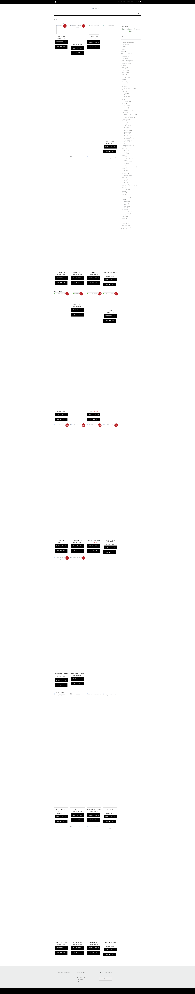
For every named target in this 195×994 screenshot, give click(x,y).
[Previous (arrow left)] (4, 497)
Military (124, 152)
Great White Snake (125, 63)
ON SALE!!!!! (124, 72)
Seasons (124, 187)
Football (124, 122)
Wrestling (126, 207)
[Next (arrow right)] (190, 497)
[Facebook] (125, 29)
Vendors (103, 13)
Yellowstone (127, 213)
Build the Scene (67, 972)
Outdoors (126, 182)
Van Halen (126, 163)
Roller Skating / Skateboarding (129, 186)
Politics (123, 168)
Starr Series (123, 83)
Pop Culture (125, 173)
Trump (125, 172)
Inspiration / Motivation (127, 145)
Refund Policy (80, 981)
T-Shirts (123, 84)
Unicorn (126, 96)
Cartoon (124, 112)
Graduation (127, 197)
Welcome (57, 19)
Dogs (125, 94)
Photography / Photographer (128, 167)
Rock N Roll (127, 162)
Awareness (124, 107)
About (65, 13)
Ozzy (125, 160)
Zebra (125, 98)
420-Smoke (124, 86)
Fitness (124, 120)
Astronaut (126, 101)
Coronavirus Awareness (127, 117)
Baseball (126, 201)
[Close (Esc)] (190, 1)
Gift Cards (93, 13)
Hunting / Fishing (128, 180)
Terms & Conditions (81, 977)
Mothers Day (127, 135)
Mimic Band (123, 67)
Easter (125, 129)
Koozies (123, 65)
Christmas (126, 127)
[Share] (181, 1)
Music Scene (124, 70)
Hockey (126, 204)
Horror (123, 143)
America (124, 89)
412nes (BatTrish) (125, 44)
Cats (125, 93)
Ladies (123, 146)
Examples (118, 13)
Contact (126, 13)
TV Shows (124, 209)
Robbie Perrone (124, 76)
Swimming (126, 184)
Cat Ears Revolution (125, 53)
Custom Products (75, 13)
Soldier (123, 192)
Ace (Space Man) (128, 158)
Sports (123, 199)
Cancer (126, 109)
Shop (85, 13)
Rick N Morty (127, 211)
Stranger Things (128, 175)
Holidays (124, 124)
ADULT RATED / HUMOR (128, 88)
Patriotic (124, 165)
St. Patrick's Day (128, 138)
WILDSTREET (124, 225)
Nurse (125, 150)
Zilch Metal (123, 228)
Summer (126, 189)
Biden (125, 170)
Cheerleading (127, 105)
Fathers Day (127, 130)
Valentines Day (127, 141)
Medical (124, 148)
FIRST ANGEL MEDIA (126, 60)
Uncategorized (124, 223)
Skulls (123, 191)
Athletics (124, 103)
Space (123, 194)
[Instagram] (136, 29)
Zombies (124, 218)
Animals (124, 91)
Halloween (126, 132)
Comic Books (125, 116)
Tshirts (123, 49)
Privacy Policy (80, 979)
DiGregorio (123, 58)
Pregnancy (124, 177)
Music (122, 69)
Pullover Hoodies (126, 227)
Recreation (124, 179)
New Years (126, 137)
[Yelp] (131, 31)
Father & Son (125, 119)
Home (58, 13)
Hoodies (124, 46)
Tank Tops (124, 48)
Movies (123, 155)
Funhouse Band (124, 62)
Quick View (61, 47)
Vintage (124, 216)
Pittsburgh (123, 74)
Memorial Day (127, 133)
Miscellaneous (125, 56)
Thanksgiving (127, 140)
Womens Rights (128, 110)
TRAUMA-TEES (124, 220)
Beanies (123, 51)
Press (110, 13)
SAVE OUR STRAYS (125, 77)
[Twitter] (130, 29)
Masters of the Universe (130, 114)
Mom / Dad (124, 153)
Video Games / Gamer (127, 215)
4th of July (126, 125)
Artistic (123, 99)
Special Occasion (126, 196)
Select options (61, 42)
